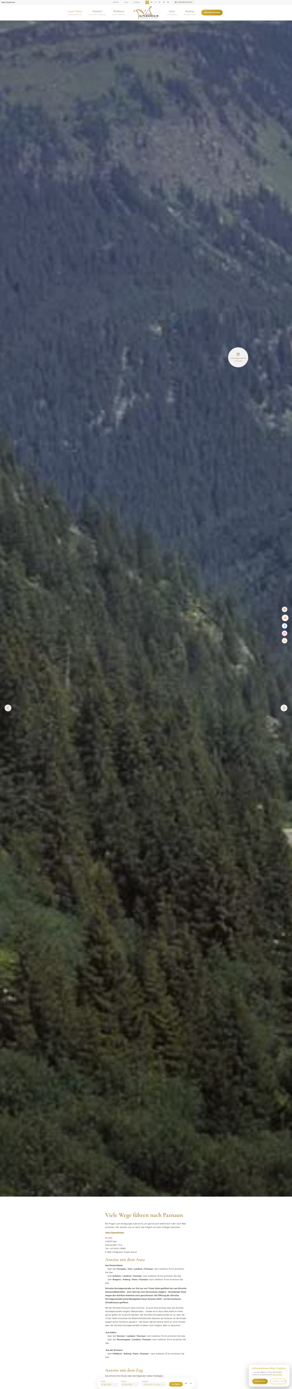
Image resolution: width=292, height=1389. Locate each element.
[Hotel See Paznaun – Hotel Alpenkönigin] (146, 12)
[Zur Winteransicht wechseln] (284, 609)
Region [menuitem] (190, 12)
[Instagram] (284, 633)
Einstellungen (279, 1381)
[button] (284, 708)
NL (159, 2)
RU (168, 2)
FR (164, 2)
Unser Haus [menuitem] (75, 12)
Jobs (126, 2)
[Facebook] (284, 626)
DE (147, 2)
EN (151, 2)
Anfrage (136, 2)
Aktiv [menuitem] (172, 12)
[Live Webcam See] (284, 641)
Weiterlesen (277, 1375)
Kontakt (116, 2)
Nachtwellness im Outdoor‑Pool (238, 355)
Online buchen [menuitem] (212, 12)
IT (155, 2)
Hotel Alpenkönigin (114, 1232)
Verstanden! (260, 1381)
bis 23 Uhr (238, 360)
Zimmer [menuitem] (97, 12)
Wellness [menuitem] (119, 12)
